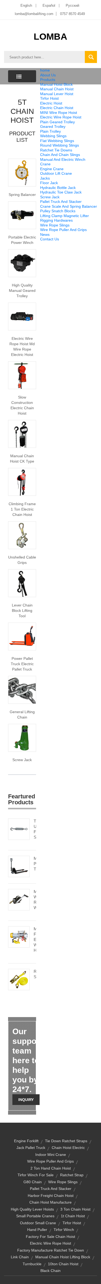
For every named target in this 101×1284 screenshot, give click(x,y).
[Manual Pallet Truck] (18, 866)
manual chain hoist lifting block (62, 1257)
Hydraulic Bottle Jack (58, 187)
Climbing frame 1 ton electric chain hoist (22, 509)
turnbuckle (32, 1264)
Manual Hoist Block (56, 84)
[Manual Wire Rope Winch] (18, 899)
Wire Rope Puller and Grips (50, 1161)
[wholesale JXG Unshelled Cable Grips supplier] (22, 535)
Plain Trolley (50, 131)
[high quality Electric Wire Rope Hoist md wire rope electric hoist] (22, 316)
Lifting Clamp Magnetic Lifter (64, 216)
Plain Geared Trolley (57, 122)
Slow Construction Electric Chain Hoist (22, 405)
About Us (48, 75)
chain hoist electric (68, 1147)
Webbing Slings (53, 136)
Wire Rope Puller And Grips (63, 230)
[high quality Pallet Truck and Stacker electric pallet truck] (22, 636)
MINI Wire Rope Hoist (58, 112)
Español (49, 5)
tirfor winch (64, 1229)
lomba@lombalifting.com (34, 14)
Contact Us (49, 239)
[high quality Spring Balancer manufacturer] (22, 172)
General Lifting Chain (22, 714)
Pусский (72, 5)
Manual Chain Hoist (57, 89)
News (45, 234)
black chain (50, 1270)
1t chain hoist (73, 1216)
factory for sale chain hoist (50, 1236)
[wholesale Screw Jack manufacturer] (22, 737)
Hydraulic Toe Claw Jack (61, 192)
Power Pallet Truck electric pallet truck (22, 663)
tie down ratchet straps (66, 1141)
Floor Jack (49, 183)
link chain (20, 1257)
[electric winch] (22, 215)
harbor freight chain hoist (51, 1195)
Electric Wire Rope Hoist (60, 117)
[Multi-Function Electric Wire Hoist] (18, 936)
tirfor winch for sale (36, 1175)
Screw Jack (50, 197)
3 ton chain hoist (75, 1209)
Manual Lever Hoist (56, 94)
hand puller (37, 1229)
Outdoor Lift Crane (56, 173)
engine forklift (26, 1141)
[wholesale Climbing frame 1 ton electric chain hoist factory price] (22, 481)
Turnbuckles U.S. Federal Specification (35, 829)
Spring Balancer (22, 194)
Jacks (45, 178)
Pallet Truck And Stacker (61, 201)
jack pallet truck (30, 1147)
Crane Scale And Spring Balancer (68, 206)
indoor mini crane (50, 1154)
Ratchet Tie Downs (56, 150)
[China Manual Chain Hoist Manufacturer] (22, 433)
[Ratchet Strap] (18, 979)
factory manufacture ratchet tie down (50, 1250)
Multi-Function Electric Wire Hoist (35, 939)
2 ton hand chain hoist (50, 1168)
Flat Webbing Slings (57, 141)
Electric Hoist (51, 103)
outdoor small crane (38, 1223)
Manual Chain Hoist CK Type (22, 458)
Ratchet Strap (35, 974)
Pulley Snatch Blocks (57, 211)
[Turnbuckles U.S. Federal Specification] (18, 829)
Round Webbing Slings (59, 145)
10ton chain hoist (63, 1264)
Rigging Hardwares (56, 220)
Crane (45, 164)
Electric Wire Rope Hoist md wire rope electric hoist (22, 346)
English (26, 5)
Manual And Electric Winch (62, 159)
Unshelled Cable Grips (22, 560)
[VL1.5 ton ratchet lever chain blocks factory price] (22, 582)
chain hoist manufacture (50, 1202)
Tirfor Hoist (49, 98)
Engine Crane (52, 169)
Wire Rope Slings (54, 225)
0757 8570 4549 (72, 14)
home (45, 70)
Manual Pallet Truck (35, 863)
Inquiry (26, 1099)
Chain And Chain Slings (60, 154)
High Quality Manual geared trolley (22, 290)
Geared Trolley (52, 126)
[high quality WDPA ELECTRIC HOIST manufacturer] (22, 375)
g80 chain (32, 1182)
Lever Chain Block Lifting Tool (22, 610)
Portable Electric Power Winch (22, 240)
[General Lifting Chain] (22, 689)
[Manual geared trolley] (22, 262)
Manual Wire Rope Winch (35, 899)
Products (47, 79)
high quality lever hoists (32, 1209)
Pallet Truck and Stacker (50, 1188)
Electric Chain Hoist (56, 108)
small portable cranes (35, 1216)
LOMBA (50, 36)
